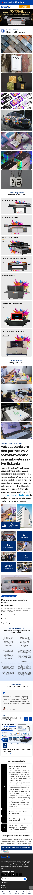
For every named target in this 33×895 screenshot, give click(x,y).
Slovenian (7, 2)
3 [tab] (17, 24)
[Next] (31, 19)
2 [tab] (15, 24)
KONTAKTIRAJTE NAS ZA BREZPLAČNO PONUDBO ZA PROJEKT (16, 848)
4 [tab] (19, 24)
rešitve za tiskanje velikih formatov (15, 495)
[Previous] (1, 19)
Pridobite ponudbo (24, 6)
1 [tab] (13, 24)
